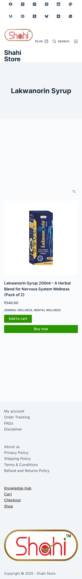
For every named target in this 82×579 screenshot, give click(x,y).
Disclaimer (13, 429)
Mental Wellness (47, 310)
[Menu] (76, 41)
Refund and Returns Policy (26, 470)
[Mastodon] (70, 4)
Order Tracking (17, 417)
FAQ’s (8, 423)
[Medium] (10, 16)
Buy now (41, 329)
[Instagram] (34, 4)
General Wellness (18, 310)
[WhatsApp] (70, 16)
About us (12, 446)
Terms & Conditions (21, 464)
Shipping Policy (17, 458)
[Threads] (46, 4)
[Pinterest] (22, 16)
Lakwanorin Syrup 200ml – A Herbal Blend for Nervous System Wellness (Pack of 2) (37, 289)
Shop (8, 506)
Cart (8, 494)
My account (14, 411)
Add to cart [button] (18, 318)
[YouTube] (58, 16)
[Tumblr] (34, 16)
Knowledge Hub (17, 488)
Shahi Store (12, 56)
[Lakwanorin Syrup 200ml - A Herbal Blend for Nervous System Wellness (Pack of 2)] (41, 238)
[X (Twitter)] (22, 4)
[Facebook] (10, 4)
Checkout (12, 500)
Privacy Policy (16, 452)
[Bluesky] (46, 16)
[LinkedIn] (58, 4)
